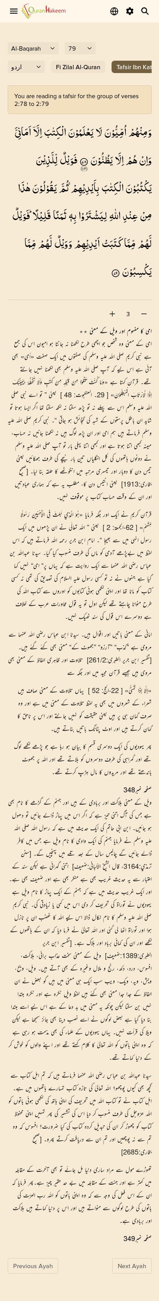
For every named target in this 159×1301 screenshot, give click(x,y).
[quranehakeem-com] (44, 11)
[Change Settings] (129, 11)
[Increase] (112, 314)
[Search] (145, 11)
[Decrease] (144, 314)
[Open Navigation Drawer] (14, 11)
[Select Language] (114, 11)
